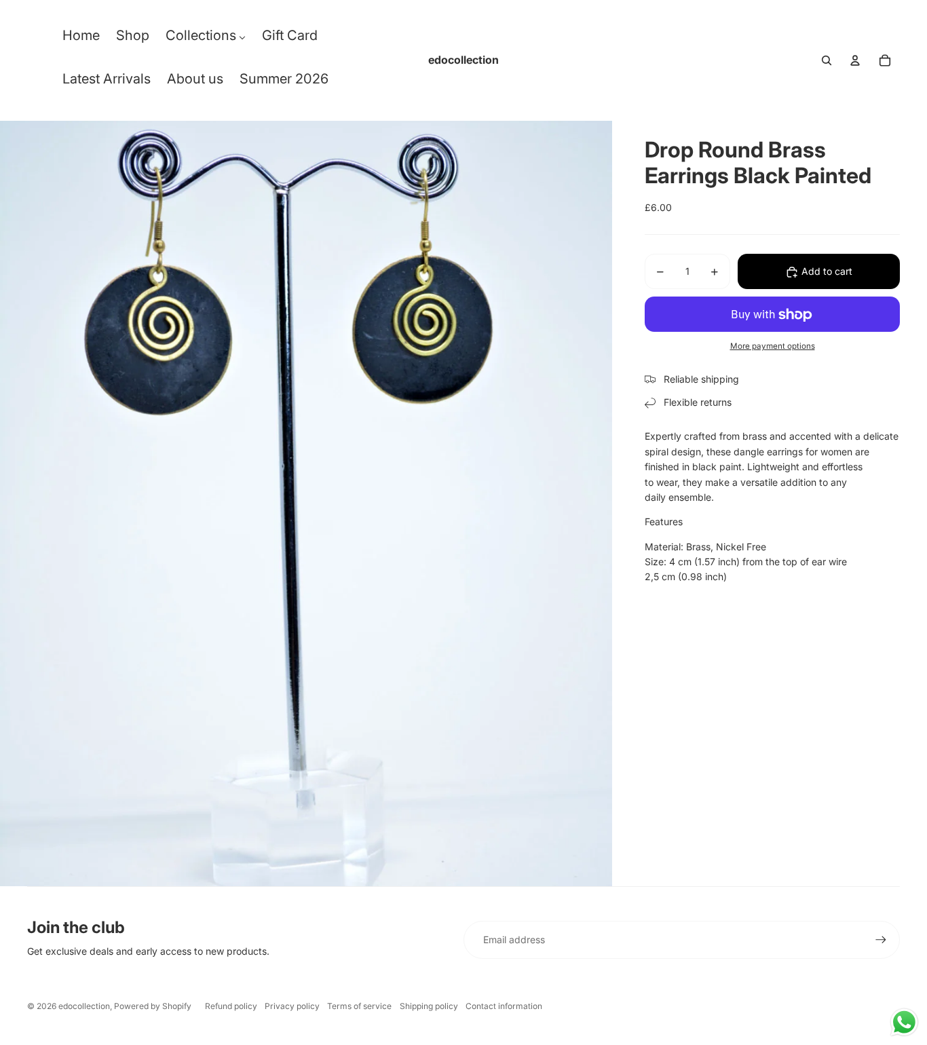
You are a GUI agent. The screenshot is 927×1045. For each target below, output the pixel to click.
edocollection (84, 1006)
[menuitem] (81, 39)
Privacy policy (292, 1006)
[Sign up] (881, 940)
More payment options (772, 346)
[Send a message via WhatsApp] (904, 1022)
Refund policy (231, 1006)
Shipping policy (429, 1006)
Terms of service (359, 1006)
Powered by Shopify (152, 1006)
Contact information (504, 1006)
